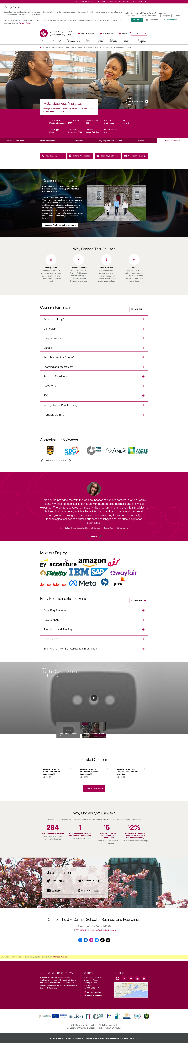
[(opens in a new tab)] (53, 1018)
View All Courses (94, 788)
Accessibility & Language (120, 1)
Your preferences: (149, 15)
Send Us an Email (94, 995)
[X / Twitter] (108, 941)
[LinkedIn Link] (137, 978)
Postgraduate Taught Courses (65, 47)
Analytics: (166, 15)
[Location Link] (131, 996)
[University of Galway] (56, 33)
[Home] (41, 47)
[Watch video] (94, 698)
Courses (48, 47)
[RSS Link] (144, 978)
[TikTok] (102, 941)
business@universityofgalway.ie (103, 930)
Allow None (153, 20)
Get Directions (94, 992)
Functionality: (130, 15)
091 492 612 (81, 930)
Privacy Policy (25, 23)
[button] (41, 460)
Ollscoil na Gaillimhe (86, 1)
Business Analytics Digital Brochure (60, 225)
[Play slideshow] (146, 101)
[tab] (47, 460)
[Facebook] (80, 941)
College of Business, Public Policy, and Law (95, 47)
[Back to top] (183, 1038)
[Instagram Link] (117, 978)
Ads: (178, 15)
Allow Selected (170, 20)
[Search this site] (146, 33)
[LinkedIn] (85, 941)
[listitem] (94, 80)
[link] (52, 1016)
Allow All (138, 20)
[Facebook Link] (124, 978)
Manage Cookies (60, 957)
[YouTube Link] (131, 978)
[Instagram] (91, 941)
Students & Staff (140, 1)
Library (103, 1)
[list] (94, 80)
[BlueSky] (97, 941)
